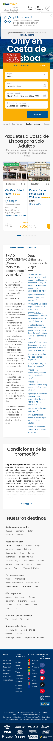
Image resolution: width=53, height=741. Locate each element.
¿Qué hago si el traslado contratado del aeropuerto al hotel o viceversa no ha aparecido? (37, 399)
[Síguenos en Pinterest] (43, 691)
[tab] (19, 235)
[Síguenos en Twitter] (43, 684)
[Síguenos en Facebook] (43, 665)
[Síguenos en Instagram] (43, 671)
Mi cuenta (40, 8)
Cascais (47, 124)
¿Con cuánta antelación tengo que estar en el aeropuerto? (37, 306)
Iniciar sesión (45, 22)
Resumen (10, 184)
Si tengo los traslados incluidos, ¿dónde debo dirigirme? (37, 357)
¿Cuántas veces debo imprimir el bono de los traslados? (37, 429)
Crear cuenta (31, 8)
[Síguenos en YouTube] (43, 678)
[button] (47, 66)
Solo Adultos (17, 124)
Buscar (37, 114)
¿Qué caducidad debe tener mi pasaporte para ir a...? (36, 297)
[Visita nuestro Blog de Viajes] (45, 704)
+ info (22, 184)
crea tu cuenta (27, 35)
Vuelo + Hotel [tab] (21, 65)
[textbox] (26, 75)
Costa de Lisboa (33, 124)
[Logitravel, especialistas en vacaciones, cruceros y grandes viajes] (10, 4)
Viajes (5, 124)
